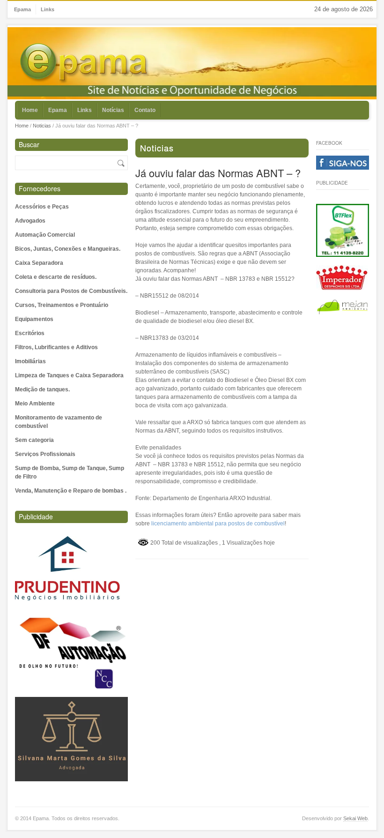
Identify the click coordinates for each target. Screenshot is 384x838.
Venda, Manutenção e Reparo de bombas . (70, 490)
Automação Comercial (45, 235)
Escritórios (29, 333)
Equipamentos (34, 319)
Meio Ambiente (35, 403)
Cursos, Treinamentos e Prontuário (61, 305)
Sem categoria (34, 440)
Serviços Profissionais (45, 454)
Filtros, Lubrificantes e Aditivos (56, 347)
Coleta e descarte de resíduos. (55, 277)
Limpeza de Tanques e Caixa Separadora (69, 375)
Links (47, 9)
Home (30, 110)
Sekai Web (355, 818)
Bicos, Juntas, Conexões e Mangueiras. (67, 249)
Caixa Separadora (39, 263)
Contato (144, 110)
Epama (22, 9)
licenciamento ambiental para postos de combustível (218, 523)
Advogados (30, 220)
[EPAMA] (85, 63)
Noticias (42, 125)
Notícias (113, 110)
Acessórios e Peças (42, 206)
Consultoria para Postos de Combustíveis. (71, 291)
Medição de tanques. (42, 389)
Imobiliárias (30, 361)
